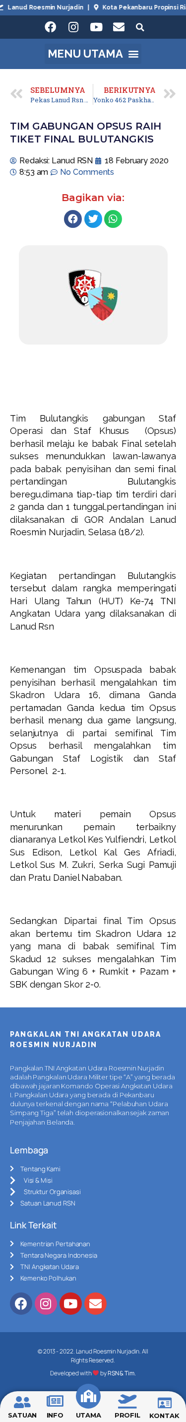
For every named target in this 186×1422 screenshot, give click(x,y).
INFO (55, 1415)
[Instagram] (73, 27)
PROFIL (127, 1415)
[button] (93, 54)
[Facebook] (50, 27)
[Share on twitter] (93, 219)
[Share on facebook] (73, 219)
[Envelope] (119, 27)
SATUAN (22, 1415)
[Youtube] (96, 27)
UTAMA (89, 1415)
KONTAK (164, 1416)
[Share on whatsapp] (113, 219)
